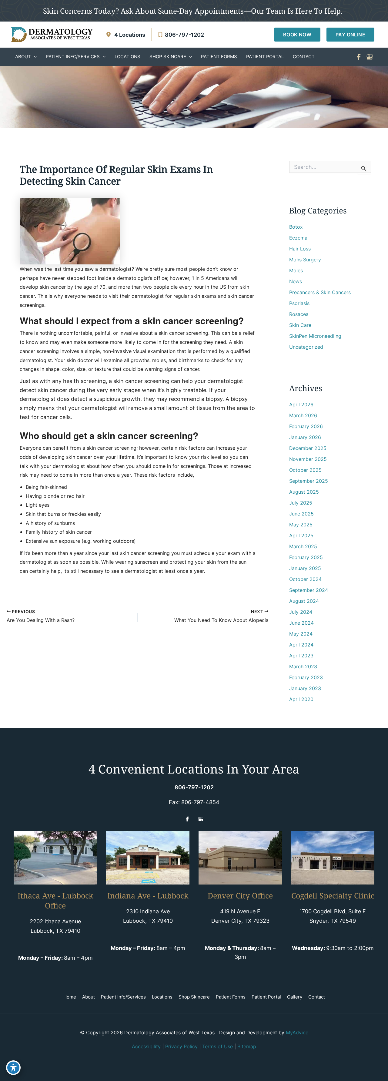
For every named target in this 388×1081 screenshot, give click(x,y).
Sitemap (246, 1047)
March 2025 (303, 546)
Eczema (298, 238)
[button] (297, 35)
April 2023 (301, 656)
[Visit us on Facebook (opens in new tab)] (358, 57)
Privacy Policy (181, 1047)
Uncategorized (306, 347)
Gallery (294, 997)
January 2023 (305, 688)
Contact (316, 997)
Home (69, 997)
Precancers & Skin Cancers (320, 292)
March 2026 (303, 415)
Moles (296, 270)
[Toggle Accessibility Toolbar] (13, 1067)
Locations (162, 997)
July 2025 (300, 503)
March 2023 (303, 666)
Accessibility (146, 1047)
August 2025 (304, 492)
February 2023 (306, 677)
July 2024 (300, 612)
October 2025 (305, 470)
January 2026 (305, 437)
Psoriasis (299, 303)
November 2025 (308, 459)
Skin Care (300, 325)
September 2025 (308, 481)
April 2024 (301, 645)
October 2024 (305, 579)
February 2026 (306, 426)
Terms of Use (217, 1047)
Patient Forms (231, 997)
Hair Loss (300, 249)
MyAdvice (297, 1032)
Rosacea (299, 314)
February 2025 (306, 557)
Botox (296, 227)
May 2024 (301, 634)
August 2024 (304, 601)
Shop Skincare (194, 997)
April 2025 (301, 535)
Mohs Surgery (305, 260)
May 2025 (301, 525)
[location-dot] (108, 34)
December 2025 (307, 448)
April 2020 (301, 699)
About (88, 997)
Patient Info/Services (123, 997)
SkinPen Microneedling (315, 336)
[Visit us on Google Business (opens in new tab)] (369, 57)
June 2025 (301, 514)
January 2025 (305, 568)
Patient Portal (266, 997)
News (295, 281)
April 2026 (301, 404)
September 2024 (308, 590)
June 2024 (301, 623)
